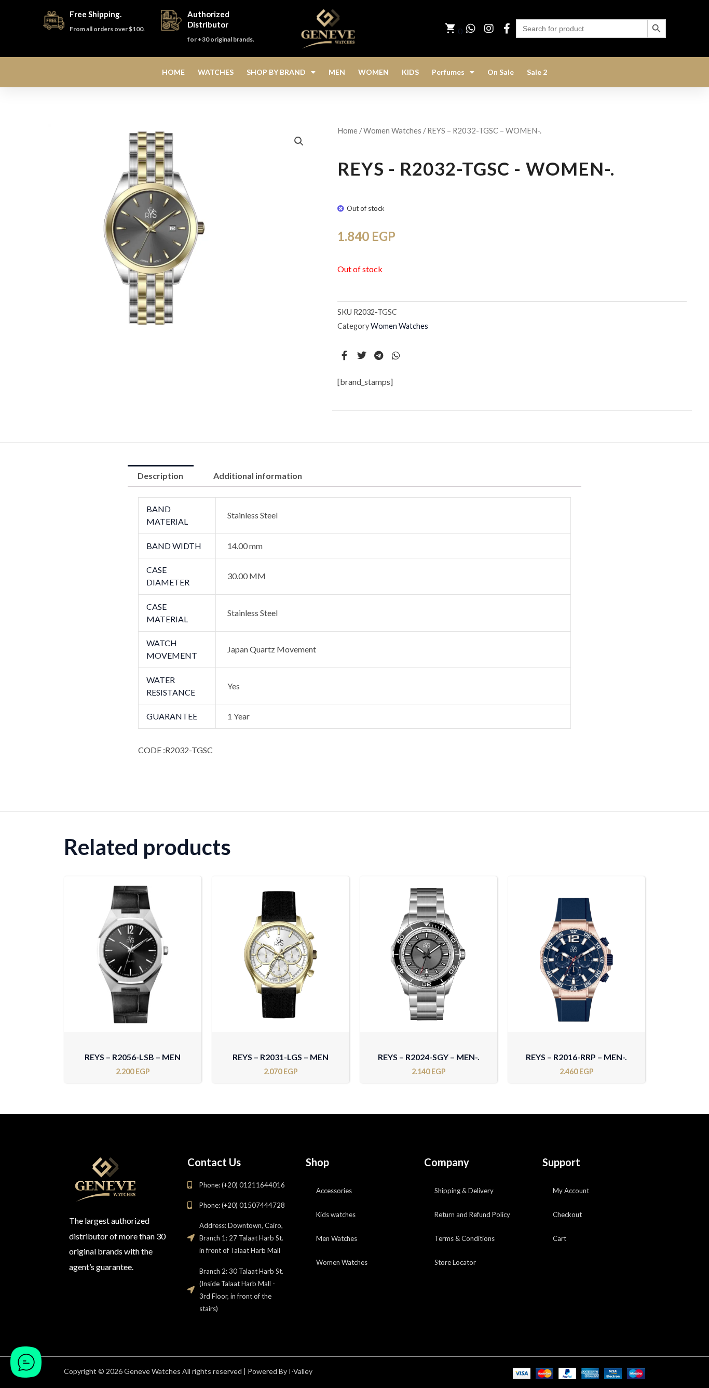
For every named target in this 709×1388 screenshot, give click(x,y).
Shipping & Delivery (464, 1190)
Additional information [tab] (257, 476)
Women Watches (392, 130)
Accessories (334, 1190)
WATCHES (216, 72)
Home (347, 130)
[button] (299, 141)
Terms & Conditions (464, 1238)
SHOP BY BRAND (276, 72)
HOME (173, 72)
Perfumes (448, 72)
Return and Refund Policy (472, 1214)
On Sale (500, 72)
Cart (559, 1238)
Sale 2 (537, 72)
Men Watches (336, 1238)
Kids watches (336, 1214)
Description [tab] (160, 476)
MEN (337, 72)
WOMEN (373, 72)
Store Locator (455, 1262)
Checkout (567, 1214)
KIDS (410, 72)
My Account (571, 1190)
